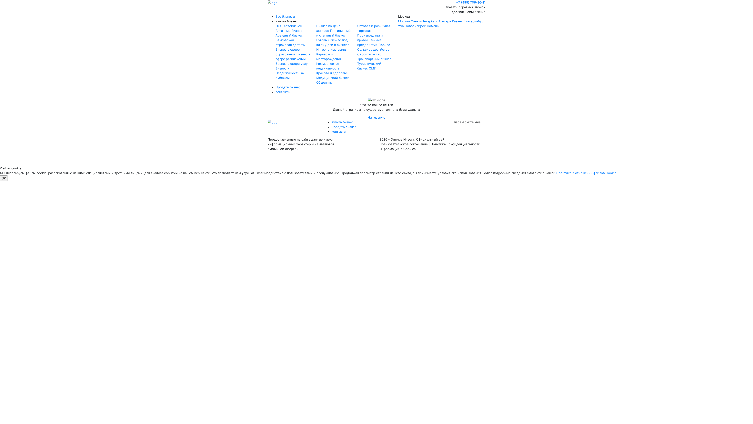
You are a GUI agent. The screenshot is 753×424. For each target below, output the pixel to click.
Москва (441, 21)
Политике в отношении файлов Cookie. (586, 173)
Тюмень (433, 26)
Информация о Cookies (397, 149)
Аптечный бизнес (289, 31)
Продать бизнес (288, 87)
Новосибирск (415, 26)
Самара (445, 21)
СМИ (372, 68)
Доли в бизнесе (337, 45)
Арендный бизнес (289, 35)
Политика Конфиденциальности (455, 144)
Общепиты (324, 82)
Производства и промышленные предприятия (370, 40)
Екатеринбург (474, 21)
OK (4, 178)
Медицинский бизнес (332, 78)
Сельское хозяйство (373, 49)
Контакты (283, 92)
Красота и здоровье (332, 73)
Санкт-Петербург (424, 21)
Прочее (384, 45)
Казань (457, 21)
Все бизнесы (285, 16)
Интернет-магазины (331, 49)
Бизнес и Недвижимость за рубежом (290, 73)
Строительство (369, 54)
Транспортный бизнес (374, 59)
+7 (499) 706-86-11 (470, 2)
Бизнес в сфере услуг (292, 64)
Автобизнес (293, 26)
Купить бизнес (287, 21)
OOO (280, 26)
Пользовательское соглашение (403, 144)
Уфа (401, 26)
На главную (376, 117)
